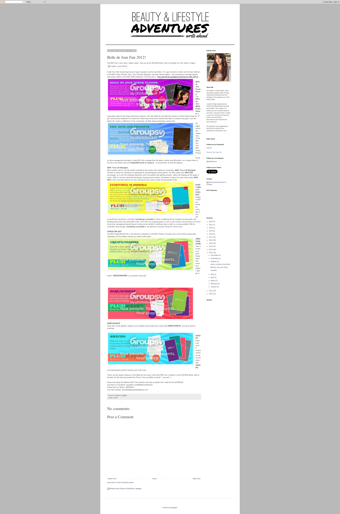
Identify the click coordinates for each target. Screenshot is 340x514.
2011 (211, 291)
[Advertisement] (218, 342)
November (215, 258)
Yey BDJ (214, 270)
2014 (211, 246)
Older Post (196, 479)
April (212, 277)
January (214, 287)
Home (154, 479)
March (213, 281)
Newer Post (112, 479)
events (115, 397)
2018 (211, 234)
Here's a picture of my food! (220, 264)
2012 (211, 253)
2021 (211, 225)
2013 (211, 249)
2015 (211, 243)
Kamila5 (209, 148)
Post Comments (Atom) (125, 482)
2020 (211, 228)
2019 (211, 231)
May (212, 274)
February (214, 284)
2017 (211, 237)
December (215, 255)
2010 (211, 294)
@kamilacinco (212, 161)
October (214, 261)
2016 (211, 240)
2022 (211, 221)
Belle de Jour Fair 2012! (219, 267)
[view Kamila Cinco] (218, 184)
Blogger (174, 508)
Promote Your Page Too (214, 152)
